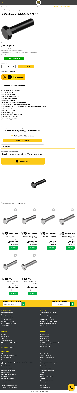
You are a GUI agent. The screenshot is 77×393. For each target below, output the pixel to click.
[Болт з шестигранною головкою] (10, 219)
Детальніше (14, 244)
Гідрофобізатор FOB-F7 (8, 321)
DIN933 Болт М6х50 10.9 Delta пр (30, 282)
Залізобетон (5, 325)
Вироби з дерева (6, 358)
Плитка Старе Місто (7, 317)
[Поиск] (74, 2)
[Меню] (2, 2)
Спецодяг (4, 383)
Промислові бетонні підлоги (48, 321)
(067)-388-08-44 (44, 336)
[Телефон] (71, 387)
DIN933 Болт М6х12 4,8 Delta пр (68, 237)
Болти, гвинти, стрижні (27, 6)
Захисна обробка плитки (47, 319)
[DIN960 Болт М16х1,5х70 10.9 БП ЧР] (38, 183)
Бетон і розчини (44, 353)
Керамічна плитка (6, 368)
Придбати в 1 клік (14, 58)
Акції (2, 353)
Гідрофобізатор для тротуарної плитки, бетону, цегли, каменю (17, 362)
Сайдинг (42, 378)
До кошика (26, 66)
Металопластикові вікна (47, 370)
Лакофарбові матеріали (8, 370)
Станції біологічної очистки (9, 385)
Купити (13, 248)
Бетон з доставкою (7, 312)
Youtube (6, 343)
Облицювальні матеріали (8, 374)
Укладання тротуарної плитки (49, 315)
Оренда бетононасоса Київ (48, 323)
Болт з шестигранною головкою (11, 237)
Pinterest (15, 343)
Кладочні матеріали (45, 368)
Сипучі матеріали (6, 381)
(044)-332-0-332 (44, 334)
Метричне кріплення (16, 6)
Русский (11, 347)
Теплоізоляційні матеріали (9, 387)
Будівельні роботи (45, 355)
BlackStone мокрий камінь (8, 323)
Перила (42, 374)
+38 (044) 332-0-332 (24, 135)
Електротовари (6, 366)
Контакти (4, 345)
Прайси (3, 334)
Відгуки (6, 146)
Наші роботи (5, 336)
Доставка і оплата (6, 340)
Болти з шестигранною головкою (45, 6)
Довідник (4, 338)
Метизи (8, 6)
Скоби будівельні (6, 319)
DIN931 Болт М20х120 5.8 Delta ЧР (30, 237)
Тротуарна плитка (6, 315)
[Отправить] (23, 304)
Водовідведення (45, 360)
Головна (3, 6)
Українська (4, 347)
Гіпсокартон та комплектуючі (48, 363)
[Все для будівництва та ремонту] (38, 2)
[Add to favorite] (15, 210)
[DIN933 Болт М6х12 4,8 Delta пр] (67, 219)
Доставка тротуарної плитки (48, 312)
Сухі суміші (43, 385)
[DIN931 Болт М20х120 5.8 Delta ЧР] (29, 219)
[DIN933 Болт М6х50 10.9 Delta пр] (29, 265)
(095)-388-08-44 (44, 338)
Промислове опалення (7, 378)
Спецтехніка (43, 383)
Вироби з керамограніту (47, 358)
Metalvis (12, 71)
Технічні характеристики (14, 85)
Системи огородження (46, 381)
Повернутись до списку (12, 10)
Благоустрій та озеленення (9, 355)
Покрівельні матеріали (46, 376)
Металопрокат (5, 372)
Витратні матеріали (7, 360)
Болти (35, 6)
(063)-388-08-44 (44, 340)
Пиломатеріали (5, 376)
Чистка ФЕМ (43, 325)
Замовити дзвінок (22, 140)
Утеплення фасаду (45, 317)
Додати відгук (25, 161)
